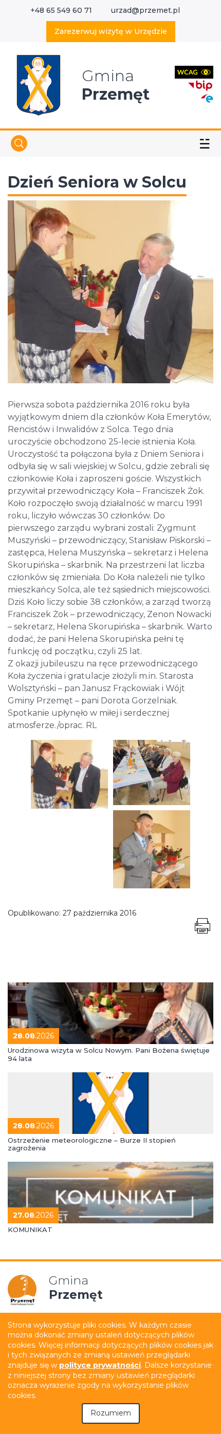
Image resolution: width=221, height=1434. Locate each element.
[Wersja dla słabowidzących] (194, 72)
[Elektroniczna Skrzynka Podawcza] (206, 98)
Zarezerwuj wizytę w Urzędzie (110, 31)
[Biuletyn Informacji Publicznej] (200, 84)
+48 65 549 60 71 (61, 10)
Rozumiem (110, 1413)
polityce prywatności (100, 1365)
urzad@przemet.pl (145, 10)
